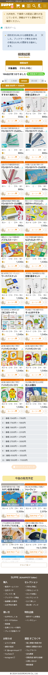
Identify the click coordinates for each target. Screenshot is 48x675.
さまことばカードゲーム (9, 312)
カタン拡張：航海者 (10, 490)
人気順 (14, 81)
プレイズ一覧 (10, 594)
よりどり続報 (10, 643)
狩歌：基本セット (32, 276)
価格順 (24, 81)
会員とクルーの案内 (13, 628)
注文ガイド (9, 590)
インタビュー (31, 620)
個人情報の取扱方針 (34, 643)
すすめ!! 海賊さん (9, 95)
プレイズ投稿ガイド (13, 631)
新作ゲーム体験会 (33, 617)
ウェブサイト (31, 650)
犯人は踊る (30, 385)
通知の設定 (9, 647)
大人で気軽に (31, 594)
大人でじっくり (32, 598)
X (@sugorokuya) (12, 650)
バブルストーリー (9, 240)
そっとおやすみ (32, 312)
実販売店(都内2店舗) (34, 658)
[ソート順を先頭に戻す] (3, 81)
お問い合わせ (31, 661)
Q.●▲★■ (31, 526)
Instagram (9, 658)
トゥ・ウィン (30, 490)
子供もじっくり (32, 590)
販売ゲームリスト (12, 587)
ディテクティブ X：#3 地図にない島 (13, 526)
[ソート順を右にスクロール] (45, 81)
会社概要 (29, 654)
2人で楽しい (31, 601)
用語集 (7, 624)
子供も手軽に (31, 587)
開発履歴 (29, 665)
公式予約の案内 (11, 605)
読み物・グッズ (32, 605)
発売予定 (10, 516)
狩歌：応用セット (32, 95)
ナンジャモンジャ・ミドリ (9, 385)
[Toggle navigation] (44, 6)
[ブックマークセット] (23, 6)
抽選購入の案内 (11, 601)
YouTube (8, 654)
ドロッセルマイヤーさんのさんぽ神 (13, 131)
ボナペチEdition (11, 620)
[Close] (42, 35)
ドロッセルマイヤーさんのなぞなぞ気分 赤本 (16, 167)
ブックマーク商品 (12, 598)
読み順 (34, 81)
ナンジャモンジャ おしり (9, 349)
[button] (36, 73)
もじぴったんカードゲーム (34, 240)
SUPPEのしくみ (11, 617)
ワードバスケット (9, 276)
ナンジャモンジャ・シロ (33, 349)
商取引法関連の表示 (34, 647)
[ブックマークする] (22, 121)
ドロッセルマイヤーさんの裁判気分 (13, 204)
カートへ (11, 121)
